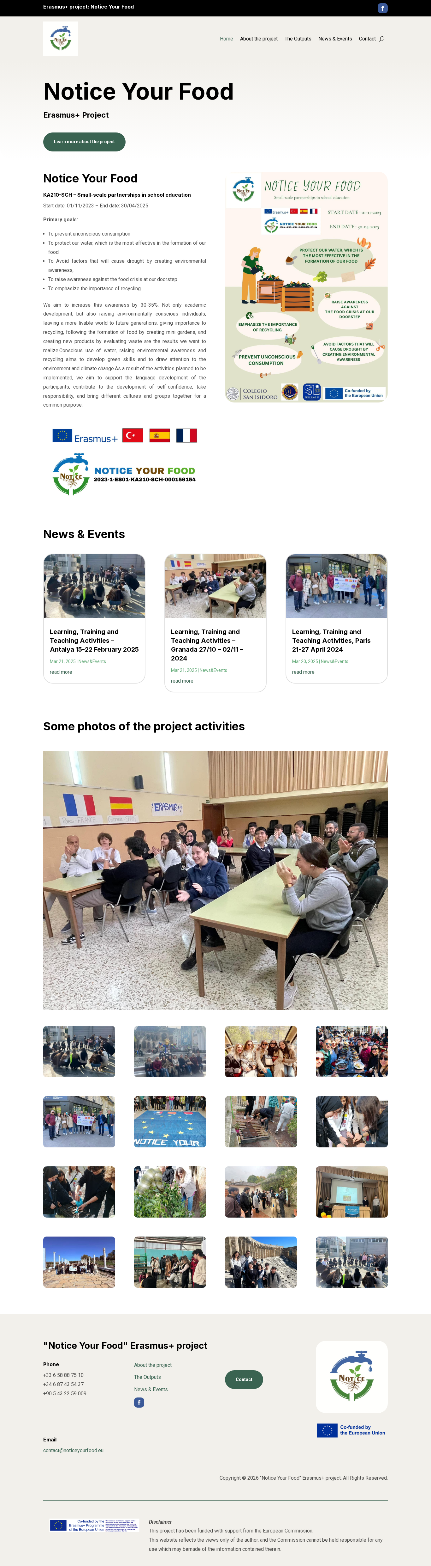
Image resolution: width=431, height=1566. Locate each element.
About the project (259, 39)
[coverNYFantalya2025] (79, 1075)
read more (61, 672)
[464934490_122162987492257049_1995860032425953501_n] (352, 1216)
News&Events (92, 661)
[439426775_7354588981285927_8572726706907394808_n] (261, 1075)
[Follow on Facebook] (383, 8)
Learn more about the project (84, 141)
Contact (367, 39)
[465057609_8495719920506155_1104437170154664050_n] (170, 1216)
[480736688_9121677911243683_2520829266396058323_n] (170, 1286)
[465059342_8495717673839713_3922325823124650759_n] (79, 1216)
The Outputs (298, 39)
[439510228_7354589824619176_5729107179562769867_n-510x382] (170, 1075)
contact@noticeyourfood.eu (73, 1450)
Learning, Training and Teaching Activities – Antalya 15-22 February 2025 (94, 640)
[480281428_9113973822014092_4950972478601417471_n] (352, 1286)
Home (226, 39)
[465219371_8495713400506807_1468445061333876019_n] (170, 1146)
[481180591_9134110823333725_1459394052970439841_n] (79, 1286)
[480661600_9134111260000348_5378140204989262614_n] (261, 1286)
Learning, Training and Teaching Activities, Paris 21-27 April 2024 (331, 640)
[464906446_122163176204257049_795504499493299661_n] (261, 1216)
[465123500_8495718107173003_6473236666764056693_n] (261, 1146)
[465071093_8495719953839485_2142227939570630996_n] (352, 1146)
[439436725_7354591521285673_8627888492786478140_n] (352, 1075)
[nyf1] (79, 1146)
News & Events (335, 39)
